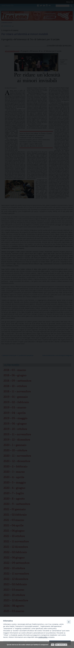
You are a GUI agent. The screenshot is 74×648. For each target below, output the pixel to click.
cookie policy (42, 637)
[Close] (69, 622)
